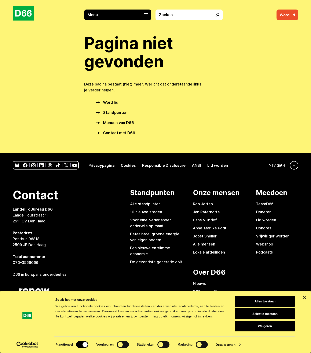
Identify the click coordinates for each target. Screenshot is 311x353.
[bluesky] (17, 165)
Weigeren (265, 326)
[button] (120, 15)
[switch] (123, 344)
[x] (66, 165)
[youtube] (74, 165)
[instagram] (33, 165)
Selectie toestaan (265, 314)
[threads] (50, 165)
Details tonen (225, 344)
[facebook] (25, 165)
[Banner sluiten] (304, 297)
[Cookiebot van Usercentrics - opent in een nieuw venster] (27, 345)
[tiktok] (58, 165)
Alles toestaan (265, 301)
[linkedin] (41, 165)
